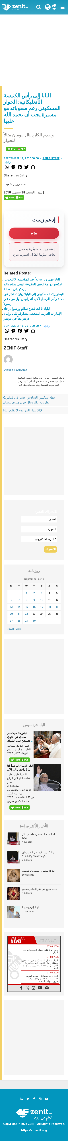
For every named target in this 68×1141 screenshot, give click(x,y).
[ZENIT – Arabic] (19, 7)
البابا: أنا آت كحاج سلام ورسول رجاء (27, 309)
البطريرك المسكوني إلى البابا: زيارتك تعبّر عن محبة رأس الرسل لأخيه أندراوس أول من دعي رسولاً (34, 299)
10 (41, 600)
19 (56, 606)
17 (41, 606)
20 (11, 613)
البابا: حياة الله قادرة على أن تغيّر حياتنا (38, 836)
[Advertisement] (34, 50)
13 (11, 606)
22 (26, 613)
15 (26, 606)
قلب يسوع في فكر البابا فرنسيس (39, 889)
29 (26, 620)
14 (18, 606)
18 (49, 606)
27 (11, 620)
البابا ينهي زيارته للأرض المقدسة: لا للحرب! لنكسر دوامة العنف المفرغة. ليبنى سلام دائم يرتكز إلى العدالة (33, 284)
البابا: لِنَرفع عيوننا (30, 907)
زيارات (7, 162)
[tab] (21, 940)
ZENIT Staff (51, 158)
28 (18, 620)
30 (34, 620)
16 (34, 606)
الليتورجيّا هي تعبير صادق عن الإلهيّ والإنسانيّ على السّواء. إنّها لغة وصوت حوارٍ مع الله (20, 740)
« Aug (10, 628)
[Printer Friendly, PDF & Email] (16, 149)
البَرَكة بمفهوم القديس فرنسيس (38, 870)
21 (18, 613)
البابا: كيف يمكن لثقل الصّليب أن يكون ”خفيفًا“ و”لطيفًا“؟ (38, 854)
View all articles (15, 370)
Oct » (18, 628)
